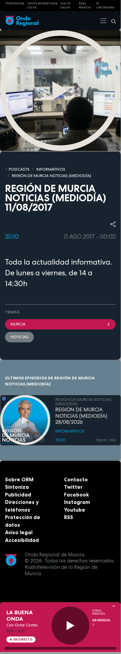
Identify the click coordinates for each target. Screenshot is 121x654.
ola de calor (65, 5)
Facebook (76, 494)
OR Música (101, 620)
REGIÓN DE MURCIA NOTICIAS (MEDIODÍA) (51, 175)
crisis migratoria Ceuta (42, 5)
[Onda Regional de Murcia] (22, 20)
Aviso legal (19, 532)
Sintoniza (17, 487)
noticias (19, 337)
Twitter (73, 487)
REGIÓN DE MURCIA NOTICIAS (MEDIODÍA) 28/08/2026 (81, 416)
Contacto (76, 479)
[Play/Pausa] (70, 626)
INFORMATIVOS (50, 169)
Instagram (77, 502)
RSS (68, 517)
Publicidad (18, 494)
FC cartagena (105, 5)
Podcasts (19, 169)
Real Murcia (85, 5)
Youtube (74, 510)
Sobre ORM (19, 479)
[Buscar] (111, 20)
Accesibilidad (22, 540)
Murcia (17, 324)
